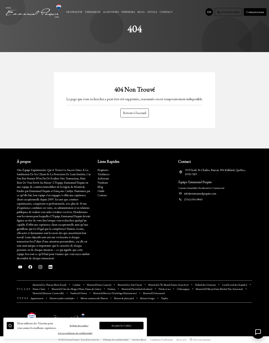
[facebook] (30, 267)
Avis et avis (181, 339)
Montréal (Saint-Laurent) (99, 284)
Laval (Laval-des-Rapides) (234, 284)
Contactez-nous (255, 12)
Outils (101, 191)
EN (209, 12)
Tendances (103, 174)
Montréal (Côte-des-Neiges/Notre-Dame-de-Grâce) (76, 289)
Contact (102, 195)
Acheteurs (103, 178)
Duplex (164, 298)
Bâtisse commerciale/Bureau (94, 298)
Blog (100, 187)
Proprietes (103, 170)
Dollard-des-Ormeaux (205, 284)
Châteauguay (183, 289)
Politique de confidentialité (116, 339)
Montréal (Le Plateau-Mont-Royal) (49, 284)
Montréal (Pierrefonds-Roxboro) (136, 289)
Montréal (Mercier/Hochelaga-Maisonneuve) (115, 293)
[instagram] (40, 267)
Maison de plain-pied (124, 298)
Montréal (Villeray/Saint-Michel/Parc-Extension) (219, 289)
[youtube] (20, 267)
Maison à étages (147, 298)
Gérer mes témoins (201, 339)
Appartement (37, 298)
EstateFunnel (72, 339)
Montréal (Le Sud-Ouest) (129, 284)
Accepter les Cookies (121, 325)
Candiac (77, 284)
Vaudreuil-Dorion (78, 293)
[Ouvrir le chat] (258, 332)
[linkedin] (50, 267)
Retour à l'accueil (134, 113)
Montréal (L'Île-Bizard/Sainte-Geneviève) (168, 284)
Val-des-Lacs (164, 289)
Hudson (111, 289)
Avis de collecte (139, 339)
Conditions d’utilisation (161, 339)
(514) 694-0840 (230, 12)
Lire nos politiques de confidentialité (75, 333)
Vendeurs (103, 182)
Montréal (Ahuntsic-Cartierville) (48, 293)
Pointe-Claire (39, 289)
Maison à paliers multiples (62, 298)
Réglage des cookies (79, 325)
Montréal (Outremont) (154, 293)
